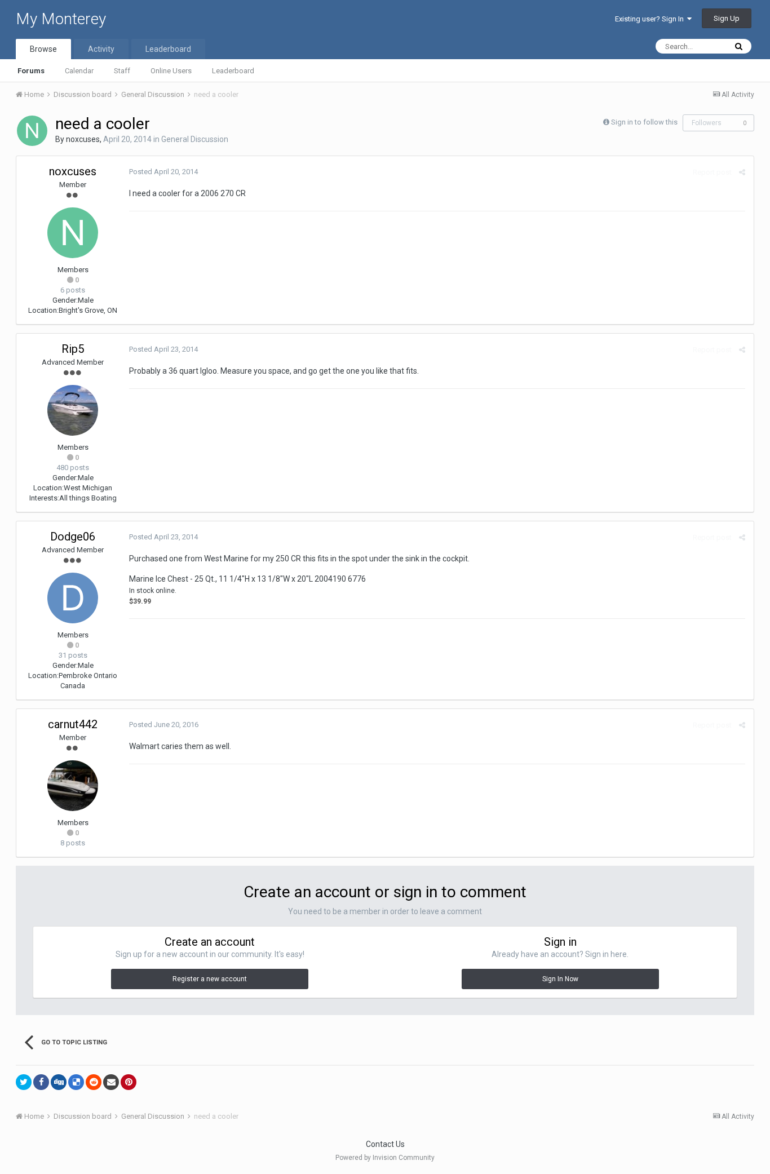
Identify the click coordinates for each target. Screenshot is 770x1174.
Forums (31, 71)
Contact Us (385, 1144)
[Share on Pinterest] (128, 1082)
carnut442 (73, 724)
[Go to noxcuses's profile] (32, 131)
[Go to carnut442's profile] (72, 785)
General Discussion (194, 139)
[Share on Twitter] (24, 1082)
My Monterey (61, 19)
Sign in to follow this (644, 122)
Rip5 (72, 349)
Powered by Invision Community (385, 1158)
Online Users (171, 71)
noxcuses (83, 139)
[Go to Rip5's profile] (72, 410)
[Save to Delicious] (76, 1082)
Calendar (79, 71)
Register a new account (209, 979)
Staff (122, 71)
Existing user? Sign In (651, 19)
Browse (43, 49)
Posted (163, 171)
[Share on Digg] (59, 1082)
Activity (101, 49)
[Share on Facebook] (41, 1082)
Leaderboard (233, 71)
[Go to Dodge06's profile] (72, 598)
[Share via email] (111, 1082)
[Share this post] (742, 172)
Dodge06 (72, 536)
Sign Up (727, 18)
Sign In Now (560, 979)
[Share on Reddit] (93, 1082)
